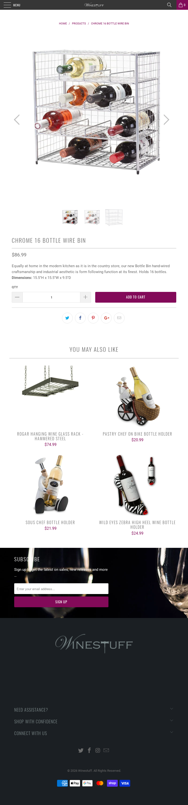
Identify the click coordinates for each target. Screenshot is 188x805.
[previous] (18, 120)
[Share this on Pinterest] (93, 318)
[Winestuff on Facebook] (89, 750)
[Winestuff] (94, 5)
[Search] (171, 5)
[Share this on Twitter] (67, 318)
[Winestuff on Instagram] (98, 750)
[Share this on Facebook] (80, 318)
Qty (15, 287)
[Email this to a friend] (119, 318)
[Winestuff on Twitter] (81, 750)
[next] (165, 120)
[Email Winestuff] (106, 750)
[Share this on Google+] (106, 318)
